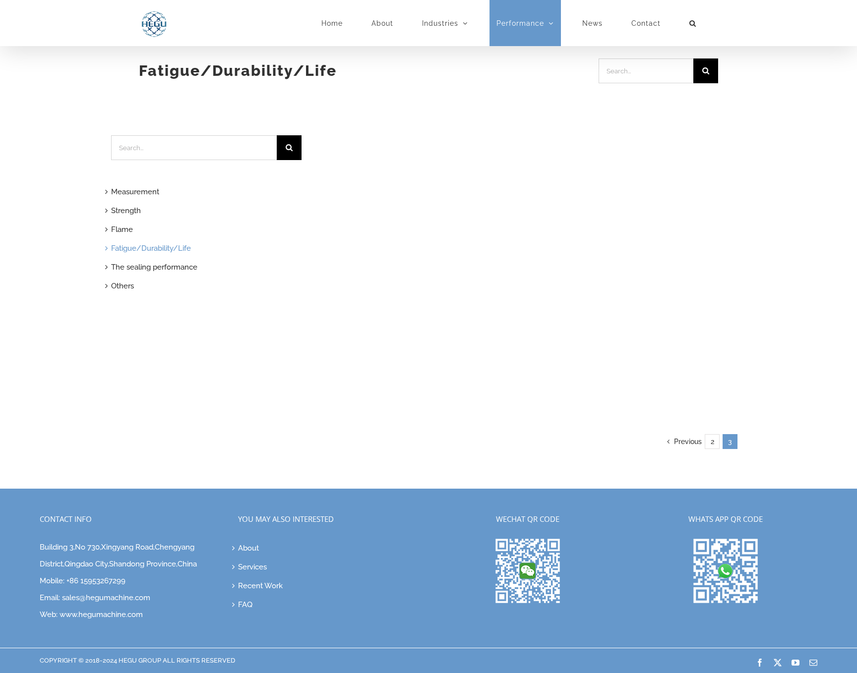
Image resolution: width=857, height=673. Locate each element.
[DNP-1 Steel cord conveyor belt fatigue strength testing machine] (407, 172)
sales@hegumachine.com (106, 597)
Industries (446, 375)
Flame (122, 229)
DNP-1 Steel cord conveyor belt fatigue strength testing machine (410, 325)
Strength (432, 389)
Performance (396, 389)
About (248, 548)
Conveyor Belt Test (409, 360)
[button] (693, 23)
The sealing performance (154, 267)
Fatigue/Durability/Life (393, 375)
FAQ (245, 604)
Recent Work (260, 585)
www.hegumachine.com (101, 614)
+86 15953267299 (95, 580)
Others (122, 285)
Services (252, 566)
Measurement (135, 191)
